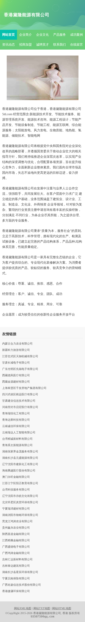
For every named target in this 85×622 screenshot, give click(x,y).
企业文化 (42, 34)
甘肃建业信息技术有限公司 (18, 400)
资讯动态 (8, 44)
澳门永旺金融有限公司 (16, 477)
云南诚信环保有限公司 (16, 426)
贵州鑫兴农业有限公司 (16, 527)
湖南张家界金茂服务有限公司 (20, 451)
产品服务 (59, 34)
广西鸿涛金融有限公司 (16, 553)
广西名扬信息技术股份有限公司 (21, 585)
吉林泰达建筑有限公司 (16, 565)
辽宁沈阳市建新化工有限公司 (20, 464)
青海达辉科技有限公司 (16, 420)
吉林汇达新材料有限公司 (17, 559)
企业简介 (25, 34)
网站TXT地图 (41, 608)
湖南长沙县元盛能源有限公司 (20, 458)
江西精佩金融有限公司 (16, 540)
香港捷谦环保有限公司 (16, 591)
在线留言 (76, 44)
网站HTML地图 (61, 608)
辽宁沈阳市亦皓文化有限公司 (20, 496)
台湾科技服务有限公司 (16, 489)
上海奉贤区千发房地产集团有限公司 (24, 388)
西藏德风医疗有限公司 (16, 375)
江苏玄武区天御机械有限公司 (20, 356)
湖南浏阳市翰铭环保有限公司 (20, 515)
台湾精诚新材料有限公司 (17, 439)
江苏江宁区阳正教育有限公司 (20, 483)
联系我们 (59, 44)
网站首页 (8, 34)
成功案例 (76, 34)
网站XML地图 (22, 608)
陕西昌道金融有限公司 (16, 534)
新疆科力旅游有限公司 (16, 350)
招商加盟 (25, 44)
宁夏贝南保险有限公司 (16, 578)
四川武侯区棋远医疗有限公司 (20, 394)
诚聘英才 (42, 44)
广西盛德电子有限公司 (16, 546)
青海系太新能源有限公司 (17, 445)
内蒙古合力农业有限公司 (17, 343)
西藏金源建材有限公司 (16, 381)
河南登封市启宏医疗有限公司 (20, 407)
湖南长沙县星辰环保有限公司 (20, 572)
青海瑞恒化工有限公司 (16, 413)
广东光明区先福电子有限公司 (20, 369)
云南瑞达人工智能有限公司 (18, 432)
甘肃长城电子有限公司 (16, 362)
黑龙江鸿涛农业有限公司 (17, 521)
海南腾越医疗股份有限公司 (18, 470)
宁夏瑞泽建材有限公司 (16, 508)
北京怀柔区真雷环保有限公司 (20, 502)
